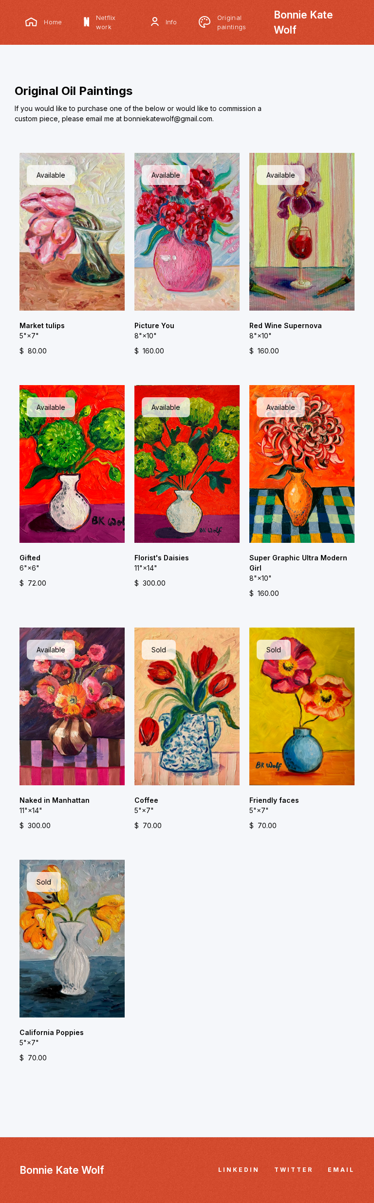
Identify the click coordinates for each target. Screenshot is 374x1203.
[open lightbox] (72, 232)
